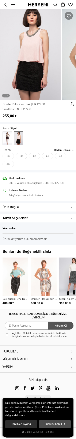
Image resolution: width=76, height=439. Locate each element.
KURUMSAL (10, 351)
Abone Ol (61, 325)
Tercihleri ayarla (21, 424)
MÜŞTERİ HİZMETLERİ (17, 359)
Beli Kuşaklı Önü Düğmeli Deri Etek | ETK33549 (15, 298)
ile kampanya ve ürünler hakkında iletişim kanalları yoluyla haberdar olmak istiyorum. (40, 335)
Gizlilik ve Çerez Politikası (39, 431)
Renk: (10, 128)
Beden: (7, 149)
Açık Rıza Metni (20, 333)
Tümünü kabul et (55, 424)
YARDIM (8, 366)
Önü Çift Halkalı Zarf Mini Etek (44, 298)
